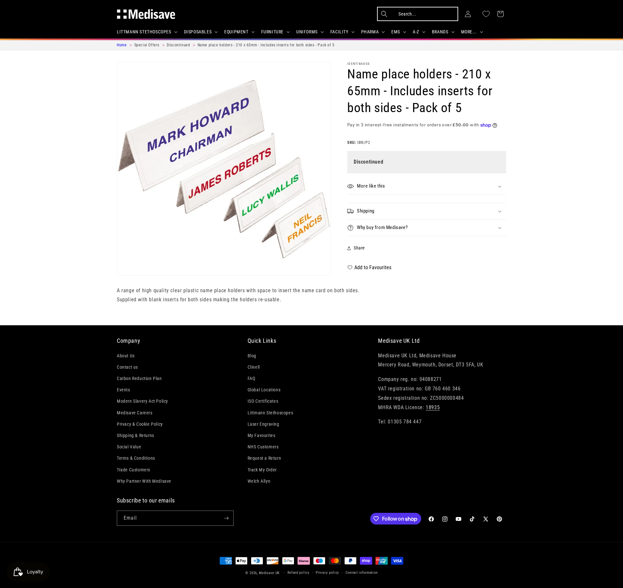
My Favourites (261, 435)
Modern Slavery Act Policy (142, 401)
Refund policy (298, 573)
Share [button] (359, 247)
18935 (433, 407)
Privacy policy (327, 573)
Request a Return (264, 458)
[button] (146, 32)
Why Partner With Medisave (144, 481)
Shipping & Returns (135, 435)
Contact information (362, 573)
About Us (126, 355)
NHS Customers (263, 446)
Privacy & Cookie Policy (140, 424)
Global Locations (264, 389)
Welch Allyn (259, 481)
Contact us (127, 367)
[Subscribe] (226, 518)
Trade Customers (133, 469)
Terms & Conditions (136, 458)
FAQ (251, 378)
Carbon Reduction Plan (139, 378)
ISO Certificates (263, 401)
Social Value (129, 446)
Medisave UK (269, 573)
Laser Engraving (263, 424)
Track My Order (262, 469)
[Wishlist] (486, 14)
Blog (252, 355)
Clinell (254, 367)
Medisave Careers (135, 412)
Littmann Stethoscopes (270, 412)
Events (123, 389)
